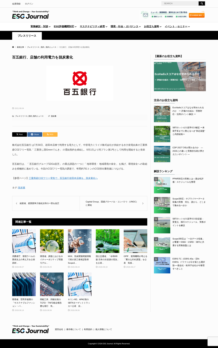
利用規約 (88, 329)
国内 (30, 116)
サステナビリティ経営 (92, 26)
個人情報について (103, 329)
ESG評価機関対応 (64, 26)
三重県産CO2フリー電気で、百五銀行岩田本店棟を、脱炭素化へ (63, 178)
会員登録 (16, 4)
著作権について (73, 329)
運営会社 (59, 329)
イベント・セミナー (176, 26)
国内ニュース (38, 116)
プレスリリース (27, 35)
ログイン (29, 4)
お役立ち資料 (151, 26)
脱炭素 (53, 116)
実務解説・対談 (39, 26)
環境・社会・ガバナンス (124, 26)
